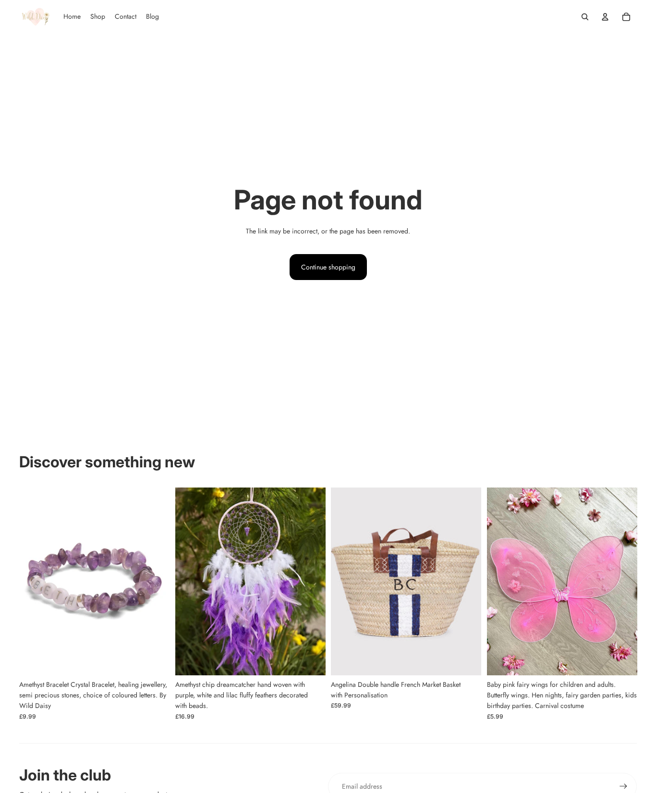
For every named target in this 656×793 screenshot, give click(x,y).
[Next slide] (466, 581)
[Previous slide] (345, 581)
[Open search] (584, 16)
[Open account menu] (605, 16)
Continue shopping (328, 267)
